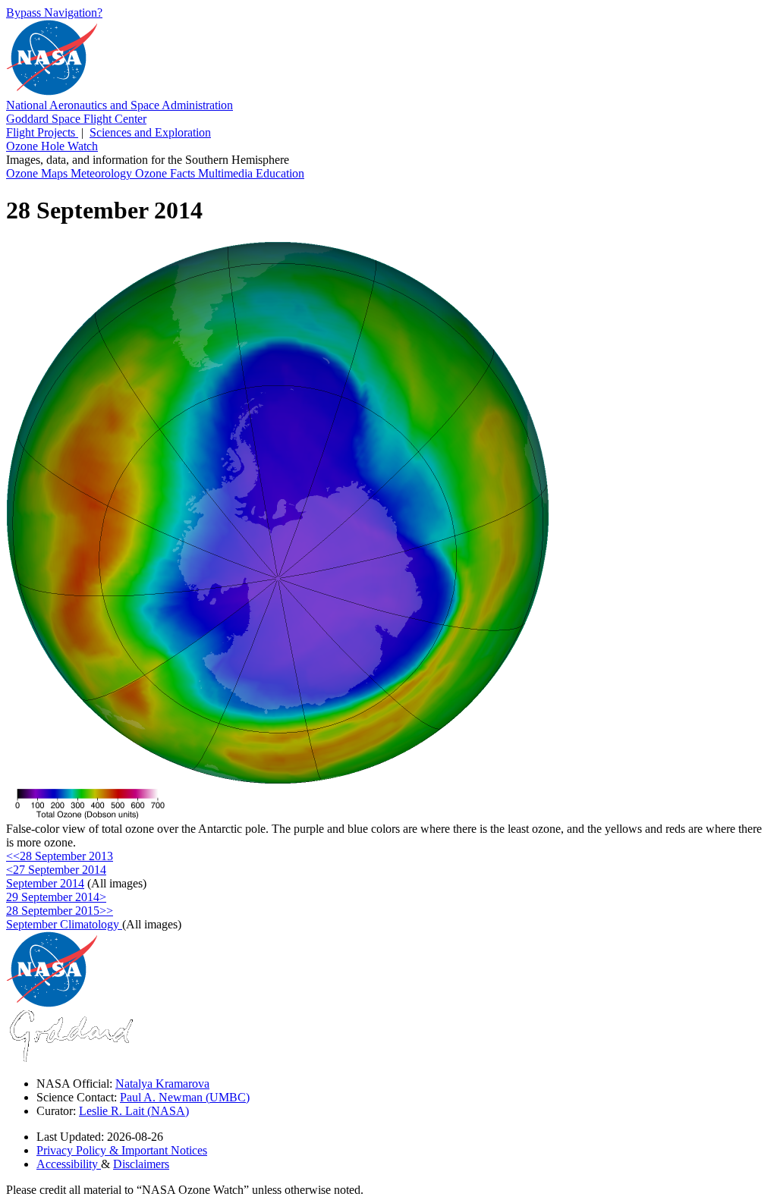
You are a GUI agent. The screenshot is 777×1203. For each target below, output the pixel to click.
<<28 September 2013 (59, 856)
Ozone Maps (38, 173)
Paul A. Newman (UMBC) (185, 1097)
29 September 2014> (56, 896)
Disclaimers (141, 1163)
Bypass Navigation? (54, 12)
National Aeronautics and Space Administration (119, 105)
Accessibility (68, 1163)
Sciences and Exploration (150, 132)
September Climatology (64, 924)
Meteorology (103, 173)
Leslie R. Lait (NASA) (134, 1110)
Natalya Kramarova (162, 1083)
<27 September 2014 (56, 869)
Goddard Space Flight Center (76, 118)
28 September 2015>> (59, 910)
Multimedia (227, 173)
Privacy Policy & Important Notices (121, 1150)
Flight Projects (42, 132)
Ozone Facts (166, 173)
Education (280, 173)
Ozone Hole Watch (52, 146)
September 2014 (45, 883)
